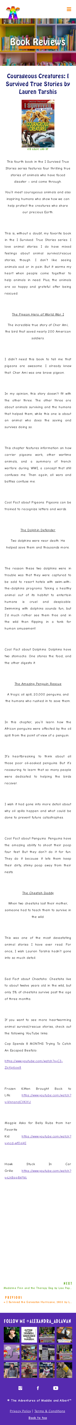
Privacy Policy (20, 1411)
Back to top (38, 1418)
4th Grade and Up (38, 149)
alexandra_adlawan (50, 1321)
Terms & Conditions (49, 1411)
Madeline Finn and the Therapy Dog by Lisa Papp (38, 1288)
